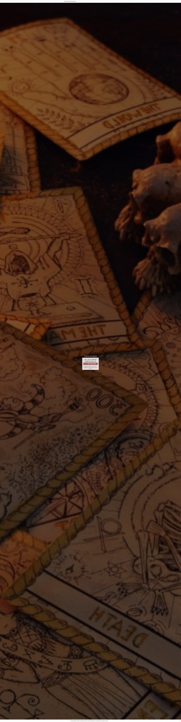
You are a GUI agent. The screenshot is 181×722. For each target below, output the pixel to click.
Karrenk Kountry (70, 1)
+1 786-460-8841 (91, 363)
